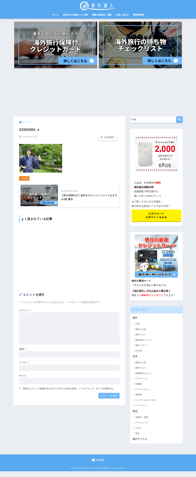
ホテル (138, 428)
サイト (22, 375)
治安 (137, 323)
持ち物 (138, 350)
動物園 (138, 384)
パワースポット (142, 389)
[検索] (179, 119)
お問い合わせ (122, 14)
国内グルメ (140, 368)
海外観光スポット (144, 340)
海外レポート (141, 345)
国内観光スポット (144, 373)
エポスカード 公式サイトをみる (156, 215)
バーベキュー (141, 405)
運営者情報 (138, 14)
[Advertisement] (98, 91)
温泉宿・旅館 (141, 417)
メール (24, 362)
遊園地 (138, 394)
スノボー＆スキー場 (145, 400)
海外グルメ (140, 334)
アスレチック (141, 378)
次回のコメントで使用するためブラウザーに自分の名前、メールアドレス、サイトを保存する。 (69, 388)
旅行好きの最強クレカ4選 (75, 14)
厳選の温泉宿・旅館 (101, 14)
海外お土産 (140, 329)
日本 (135, 356)
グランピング (141, 422)
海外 (135, 317)
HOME (99, 460)
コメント (25, 310)
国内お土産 (140, 362)
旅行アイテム (140, 439)
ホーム (55, 14)
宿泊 (135, 411)
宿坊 (137, 433)
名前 (23, 349)
